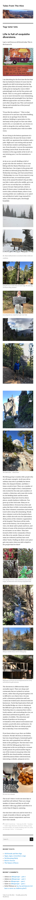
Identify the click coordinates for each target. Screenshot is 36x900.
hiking (25, 825)
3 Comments (18, 829)
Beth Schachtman (10, 824)
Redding (21, 827)
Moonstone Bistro (7, 827)
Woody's (7, 829)
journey (30, 825)
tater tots (26, 827)
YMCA (12, 829)
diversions (14, 825)
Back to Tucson (9, 860)
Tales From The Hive (13, 6)
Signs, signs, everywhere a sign (15, 856)
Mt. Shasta (16, 827)
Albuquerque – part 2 (18, 876)
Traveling (30, 824)
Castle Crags (7, 825)
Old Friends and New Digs (13, 853)
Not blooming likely (11, 858)
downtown (20, 825)
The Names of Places (11, 863)
